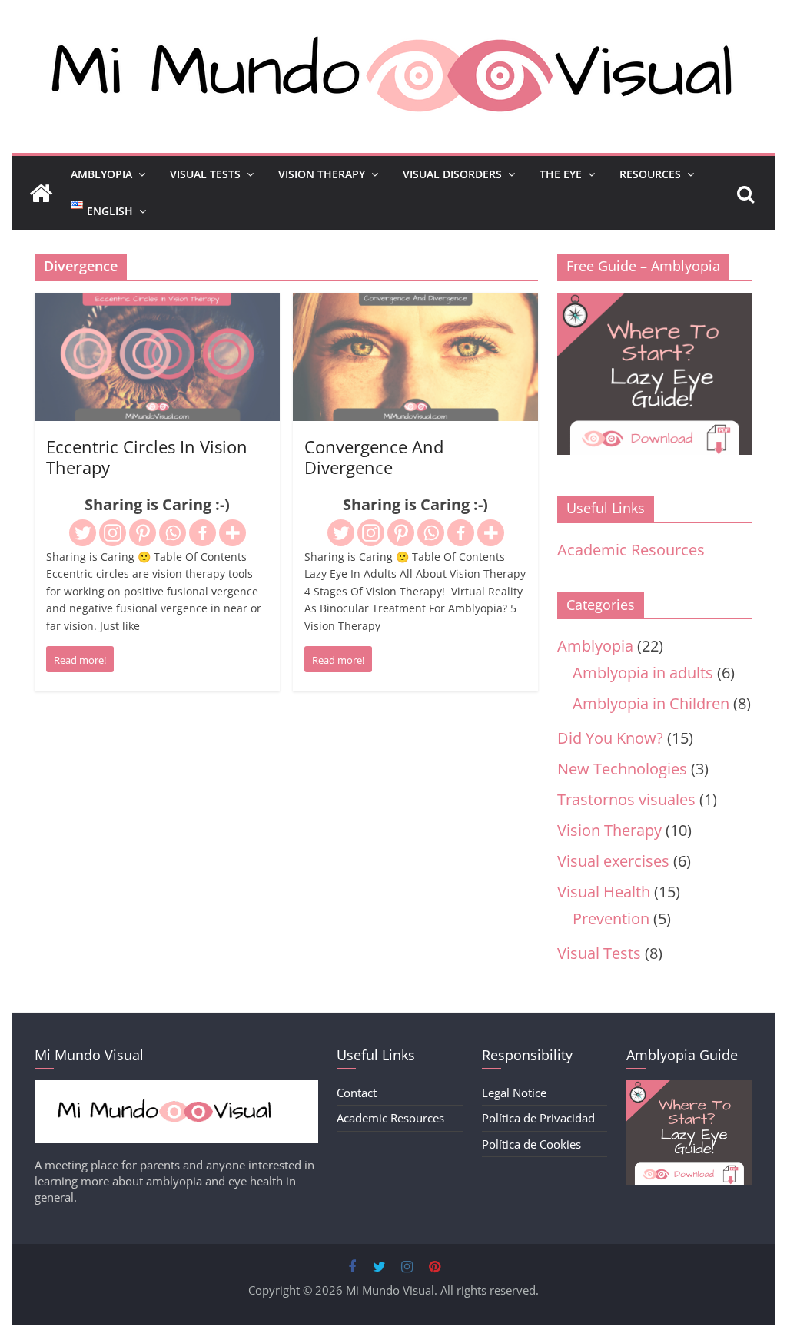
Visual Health (603, 891)
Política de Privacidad (538, 1118)
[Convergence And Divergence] (415, 304)
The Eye (561, 174)
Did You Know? (610, 738)
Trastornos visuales (626, 799)
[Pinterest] (142, 532)
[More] (232, 532)
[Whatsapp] (172, 532)
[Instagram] (112, 532)
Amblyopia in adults (643, 672)
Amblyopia (101, 174)
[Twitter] (82, 532)
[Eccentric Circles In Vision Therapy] (157, 304)
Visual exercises (613, 861)
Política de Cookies (531, 1144)
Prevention (611, 918)
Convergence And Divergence (373, 456)
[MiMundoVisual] (176, 1088)
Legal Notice (514, 1092)
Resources (650, 174)
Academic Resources (631, 549)
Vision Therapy (321, 174)
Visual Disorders (452, 174)
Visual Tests (205, 174)
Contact (357, 1092)
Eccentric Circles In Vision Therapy (146, 456)
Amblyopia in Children (651, 703)
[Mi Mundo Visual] (40, 193)
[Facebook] (202, 532)
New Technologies (622, 768)
